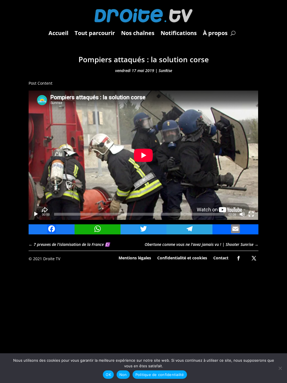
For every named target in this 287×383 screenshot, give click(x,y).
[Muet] (242, 214)
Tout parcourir (95, 33)
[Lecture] (36, 214)
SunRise (165, 70)
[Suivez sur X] (253, 258)
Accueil (58, 33)
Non (123, 374)
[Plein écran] (251, 214)
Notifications (179, 33)
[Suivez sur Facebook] (238, 258)
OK (108, 374)
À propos (215, 33)
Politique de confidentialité (159, 374)
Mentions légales (135, 257)
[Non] (280, 368)
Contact (220, 257)
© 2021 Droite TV (44, 258)
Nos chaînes (137, 33)
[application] (143, 155)
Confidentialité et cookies (182, 257)
